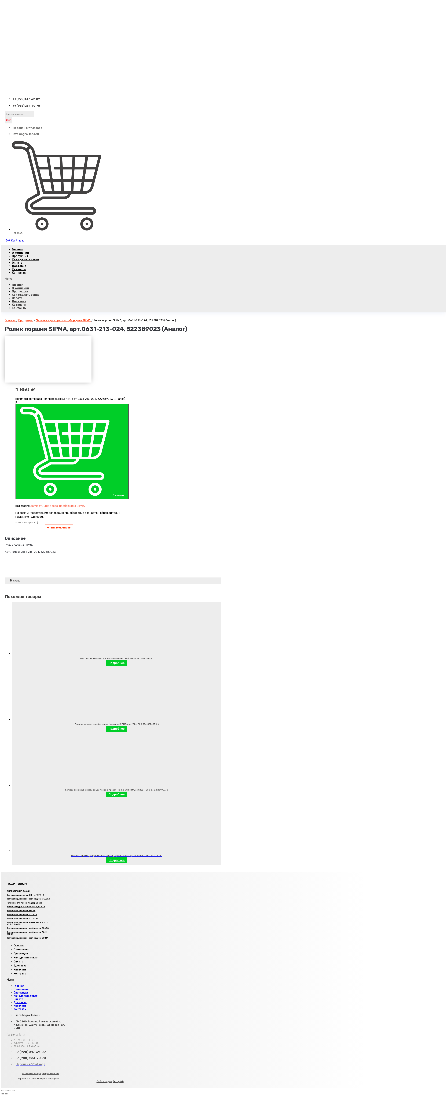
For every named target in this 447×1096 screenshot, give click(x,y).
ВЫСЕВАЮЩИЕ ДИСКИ (18, 891)
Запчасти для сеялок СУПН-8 (22, 914)
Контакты (19, 272)
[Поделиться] (6, 1090)
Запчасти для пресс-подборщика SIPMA (63, 320)
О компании (20, 288)
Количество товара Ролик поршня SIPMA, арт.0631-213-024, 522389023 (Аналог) (70, 398)
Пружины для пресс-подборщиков (24, 903)
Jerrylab (110, 1081)
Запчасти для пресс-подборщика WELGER (28, 899)
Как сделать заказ (25, 259)
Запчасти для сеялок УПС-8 (21, 910)
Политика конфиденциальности (40, 1073)
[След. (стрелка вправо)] (6, 1093)
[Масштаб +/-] (13, 1090)
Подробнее (117, 663)
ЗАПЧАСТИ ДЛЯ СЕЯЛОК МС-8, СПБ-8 (26, 907)
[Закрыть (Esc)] (2, 1090)
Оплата (17, 298)
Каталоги (19, 304)
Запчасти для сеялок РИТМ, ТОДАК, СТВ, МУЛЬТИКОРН (28, 923)
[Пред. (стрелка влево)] (2, 1093)
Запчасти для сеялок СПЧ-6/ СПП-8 (25, 895)
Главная (17, 284)
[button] (113, 278)
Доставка (19, 301)
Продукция (20, 291)
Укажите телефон (24, 522)
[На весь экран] (9, 1090)
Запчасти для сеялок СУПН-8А (22, 918)
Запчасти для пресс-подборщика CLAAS (28, 928)
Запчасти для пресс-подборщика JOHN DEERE (27, 933)
